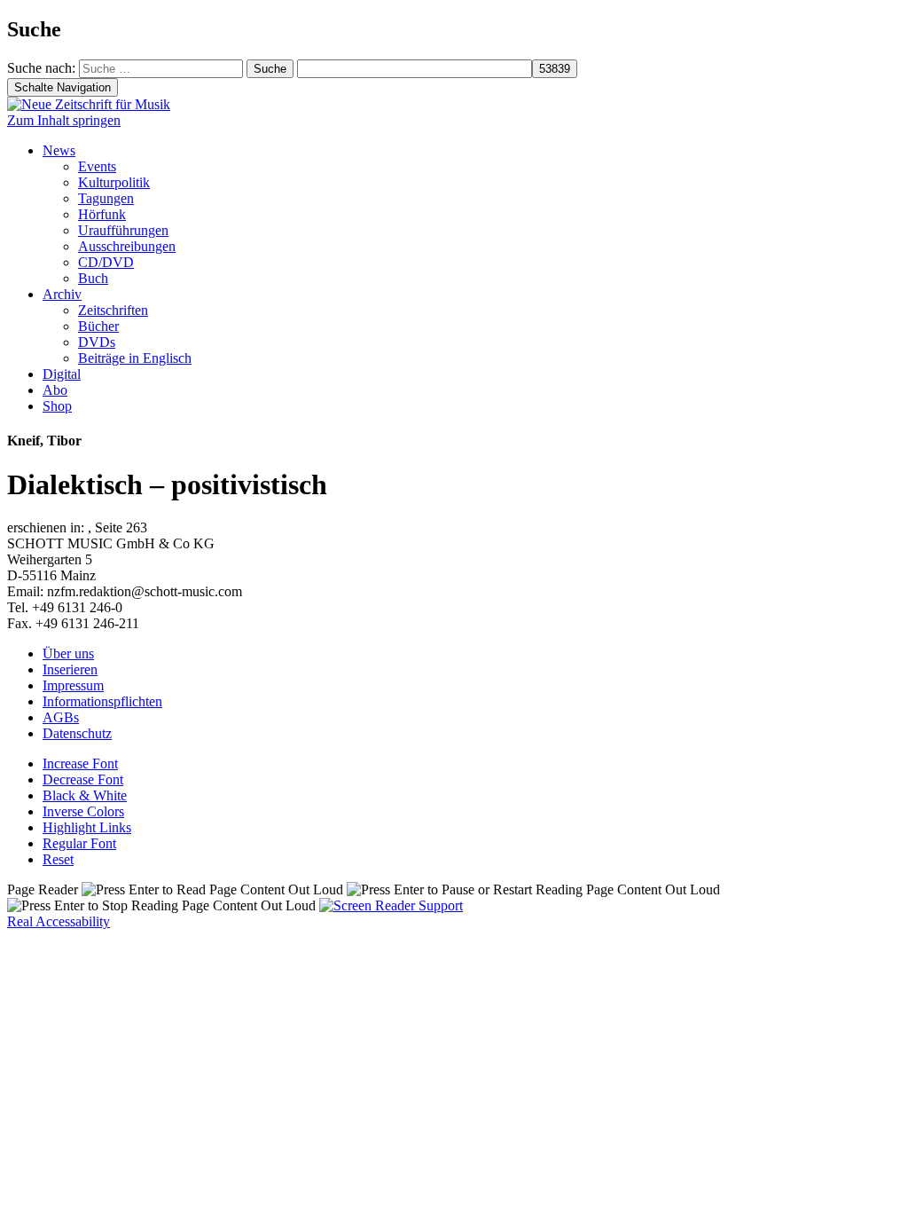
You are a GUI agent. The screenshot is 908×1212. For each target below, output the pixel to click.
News (59, 150)
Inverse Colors (83, 811)
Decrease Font (83, 779)
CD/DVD (106, 262)
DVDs (96, 342)
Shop (57, 405)
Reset (58, 859)
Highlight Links (87, 827)
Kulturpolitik (114, 182)
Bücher (98, 326)
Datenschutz (77, 733)
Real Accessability (58, 921)
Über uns (68, 653)
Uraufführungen (123, 230)
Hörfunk (102, 214)
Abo (55, 389)
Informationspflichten (102, 701)
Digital (62, 374)
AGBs (61, 717)
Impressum (73, 685)
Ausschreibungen (127, 246)
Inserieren (70, 669)
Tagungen (106, 198)
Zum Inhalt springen (64, 120)
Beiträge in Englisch (135, 358)
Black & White (85, 795)
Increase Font (80, 763)
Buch (93, 278)
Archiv (62, 294)
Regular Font (79, 843)
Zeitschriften (113, 310)
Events (97, 166)
